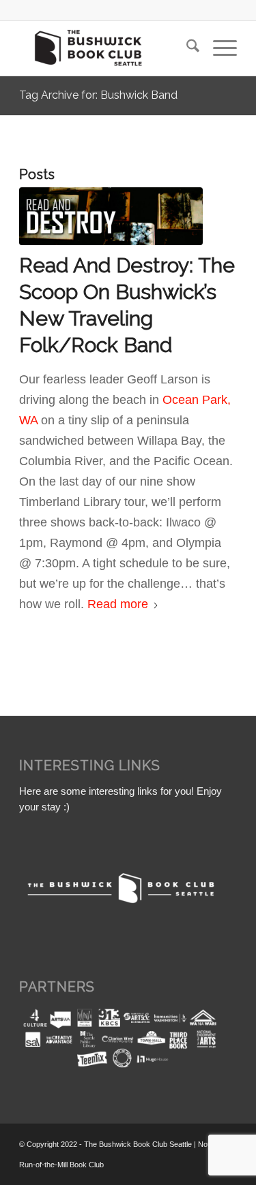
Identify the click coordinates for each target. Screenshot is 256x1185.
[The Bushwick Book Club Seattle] (106, 48)
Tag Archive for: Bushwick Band (98, 95)
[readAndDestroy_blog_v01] (111, 216)
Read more (117, 604)
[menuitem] (186, 48)
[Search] (186, 48)
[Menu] (218, 48)
